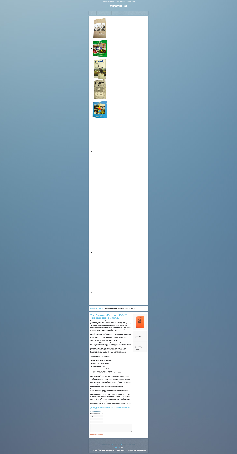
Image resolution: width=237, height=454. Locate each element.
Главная (93, 12)
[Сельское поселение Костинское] (100, 171)
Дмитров (108, 407)
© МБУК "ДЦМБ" (117, 447)
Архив (133, 1)
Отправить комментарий (96, 434)
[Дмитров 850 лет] (100, 252)
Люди (115, 12)
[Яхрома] (100, 68)
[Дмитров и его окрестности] (100, 192)
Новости (101, 12)
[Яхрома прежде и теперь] (100, 232)
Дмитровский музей (125, 407)
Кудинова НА (103, 408)
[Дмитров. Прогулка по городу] (100, 151)
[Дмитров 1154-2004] (100, 89)
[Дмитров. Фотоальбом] (100, 272)
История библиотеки (114, 1)
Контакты (129, 1)
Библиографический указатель (99, 407)
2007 (91, 407)
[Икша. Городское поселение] (100, 109)
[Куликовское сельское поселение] (100, 48)
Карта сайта (123, 1)
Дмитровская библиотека (115, 407)
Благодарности (105, 1)
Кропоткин (101, 308)
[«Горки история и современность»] (100, 292)
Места (108, 12)
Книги (121, 12)
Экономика (130, 12)
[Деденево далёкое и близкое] (100, 28)
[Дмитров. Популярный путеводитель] (100, 130)
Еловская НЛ (93, 408)
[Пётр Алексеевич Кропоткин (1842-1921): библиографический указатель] (140, 322)
